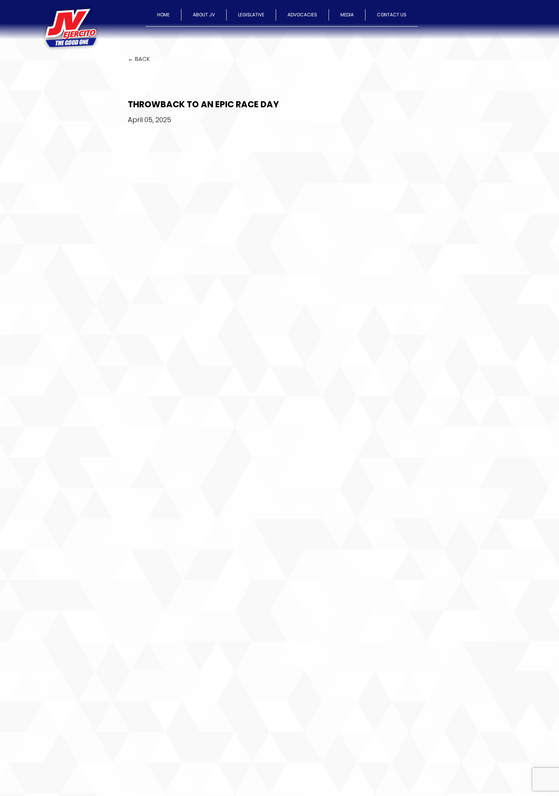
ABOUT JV (204, 14)
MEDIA (347, 14)
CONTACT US (392, 14)
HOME (163, 14)
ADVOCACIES (302, 14)
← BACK (139, 59)
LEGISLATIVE (251, 14)
